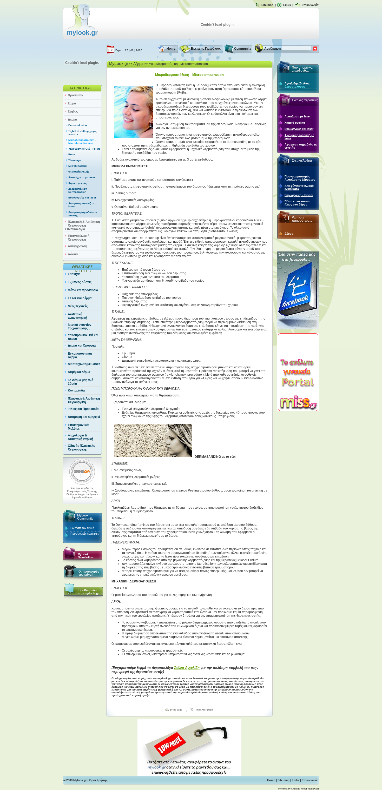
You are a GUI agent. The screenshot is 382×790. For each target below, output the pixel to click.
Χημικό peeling (77, 183)
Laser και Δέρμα (79, 298)
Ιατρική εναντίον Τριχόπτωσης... (79, 326)
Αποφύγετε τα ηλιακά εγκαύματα (299, 187)
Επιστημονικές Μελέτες (78, 426)
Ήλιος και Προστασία (83, 409)
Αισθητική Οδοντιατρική (77, 316)
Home (171, 48)
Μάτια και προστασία (83, 290)
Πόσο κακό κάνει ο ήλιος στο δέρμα (297, 203)
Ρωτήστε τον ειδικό (82, 527)
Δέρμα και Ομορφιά (82, 345)
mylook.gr (82, 32)
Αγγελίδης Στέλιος (297, 83)
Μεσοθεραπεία (77, 165)
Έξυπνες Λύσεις (79, 282)
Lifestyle (74, 274)
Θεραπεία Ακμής (78, 171)
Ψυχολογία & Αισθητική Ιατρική (80, 437)
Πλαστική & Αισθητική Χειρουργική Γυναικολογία (82, 225)
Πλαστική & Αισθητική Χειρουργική (84, 400)
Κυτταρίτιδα (76, 390)
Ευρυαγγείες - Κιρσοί (299, 195)
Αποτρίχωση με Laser (84, 364)
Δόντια (73, 254)
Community (242, 48)
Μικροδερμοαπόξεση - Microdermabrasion (82, 141)
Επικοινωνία (310, 4)
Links (287, 4)
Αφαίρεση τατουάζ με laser (299, 137)
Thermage (74, 160)
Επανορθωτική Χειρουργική (78, 237)
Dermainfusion (77, 125)
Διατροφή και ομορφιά (84, 417)
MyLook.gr (118, 63)
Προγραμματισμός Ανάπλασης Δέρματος (300, 178)
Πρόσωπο (75, 95)
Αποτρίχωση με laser (81, 177)
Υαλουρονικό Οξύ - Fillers (84, 148)
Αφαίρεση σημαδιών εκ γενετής (301, 146)
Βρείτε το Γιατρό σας (206, 48)
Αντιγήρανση (77, 246)
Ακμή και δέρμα (79, 372)
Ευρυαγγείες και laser (82, 197)
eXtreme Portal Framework (305, 788)
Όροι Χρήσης (98, 780)
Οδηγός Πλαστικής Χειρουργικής (81, 447)
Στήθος (73, 111)
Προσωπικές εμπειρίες (84, 533)
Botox (72, 154)
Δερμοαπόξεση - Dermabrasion (78, 190)
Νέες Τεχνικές (78, 306)
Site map (267, 4)
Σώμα (72, 103)
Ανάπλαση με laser (298, 116)
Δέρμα (72, 119)
